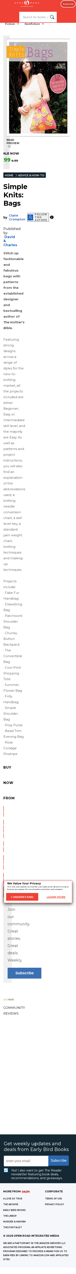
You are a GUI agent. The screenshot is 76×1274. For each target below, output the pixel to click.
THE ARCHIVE (10, 1204)
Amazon (3, 811)
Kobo (3, 892)
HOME (9, 175)
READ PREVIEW (13, 141)
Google (3, 878)
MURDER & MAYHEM (14, 1221)
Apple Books (3, 862)
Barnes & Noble (3, 829)
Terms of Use (53, 1198)
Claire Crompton (17, 217)
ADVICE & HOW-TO (31, 175)
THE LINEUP (10, 1216)
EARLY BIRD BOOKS (14, 1210)
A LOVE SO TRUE (12, 1198)
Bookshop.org (3, 847)
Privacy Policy (54, 1204)
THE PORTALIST (12, 1227)
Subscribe (68, 4)
